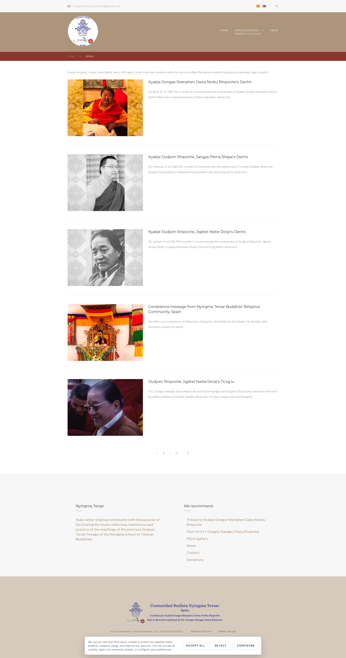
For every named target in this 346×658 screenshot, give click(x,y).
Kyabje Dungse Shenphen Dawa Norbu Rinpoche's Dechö (199, 82)
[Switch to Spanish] (258, 6)
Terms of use (227, 631)
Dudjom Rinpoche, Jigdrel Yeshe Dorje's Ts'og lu (191, 381)
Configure (246, 645)
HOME (224, 30)
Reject (221, 645)
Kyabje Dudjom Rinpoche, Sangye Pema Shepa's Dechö (198, 157)
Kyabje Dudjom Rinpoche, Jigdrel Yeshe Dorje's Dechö (197, 232)
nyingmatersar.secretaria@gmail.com (96, 6)
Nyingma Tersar (248, 32)
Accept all (195, 645)
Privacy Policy (201, 631)
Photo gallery (198, 538)
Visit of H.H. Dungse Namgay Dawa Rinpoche (223, 531)
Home (71, 56)
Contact (193, 552)
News (274, 30)
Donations (195, 559)
